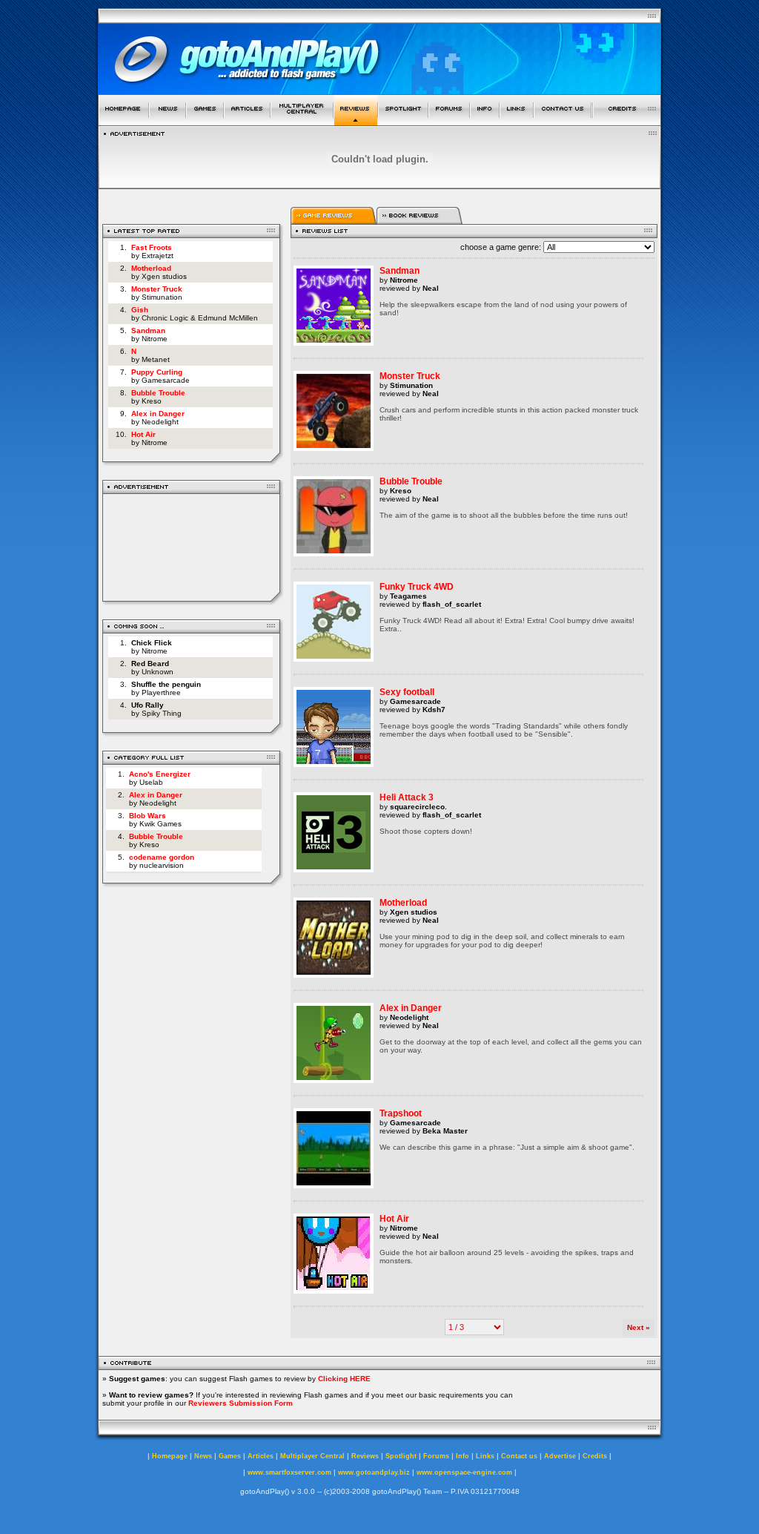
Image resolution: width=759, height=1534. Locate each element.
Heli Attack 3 (407, 797)
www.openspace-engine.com (464, 1472)
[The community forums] (449, 121)
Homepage (170, 1456)
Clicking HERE (344, 1379)
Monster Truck (156, 289)
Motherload (151, 268)
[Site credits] (627, 121)
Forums (436, 1456)
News (203, 1456)
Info (462, 1456)
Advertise (560, 1456)
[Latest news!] (167, 121)
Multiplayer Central (312, 1456)
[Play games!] (205, 121)
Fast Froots (151, 247)
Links (485, 1456)
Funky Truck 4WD (417, 587)
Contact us (519, 1456)
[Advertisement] (191, 544)
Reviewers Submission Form (240, 1403)
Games (230, 1456)
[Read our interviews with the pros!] (403, 121)
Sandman (148, 330)
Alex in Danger (158, 413)
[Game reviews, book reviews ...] (355, 121)
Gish (139, 310)
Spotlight (401, 1456)
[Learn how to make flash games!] (247, 121)
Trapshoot (401, 1113)
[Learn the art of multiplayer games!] (302, 121)
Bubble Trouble (158, 393)
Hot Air (143, 434)
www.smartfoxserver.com (289, 1472)
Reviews (365, 1456)
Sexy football (407, 692)
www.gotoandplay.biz (374, 1472)
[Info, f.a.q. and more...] (485, 121)
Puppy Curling (156, 372)
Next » (638, 1327)
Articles (261, 1456)
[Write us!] (562, 121)
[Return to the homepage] (123, 121)
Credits (595, 1456)
